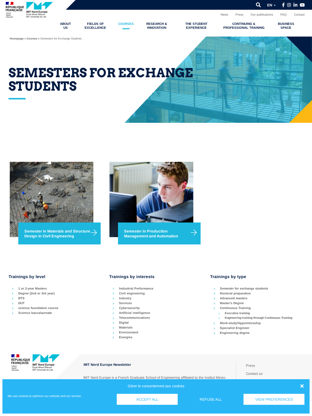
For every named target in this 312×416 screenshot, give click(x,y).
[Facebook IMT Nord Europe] (283, 5)
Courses (126, 24)
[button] (302, 386)
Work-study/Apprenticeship (240, 323)
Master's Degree (232, 303)
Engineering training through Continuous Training (258, 317)
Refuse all (211, 399)
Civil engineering (132, 293)
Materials (126, 327)
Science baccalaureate (35, 313)
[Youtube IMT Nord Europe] (302, 5)
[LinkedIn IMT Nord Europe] (295, 5)
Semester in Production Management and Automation (151, 233)
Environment (128, 332)
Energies (125, 337)
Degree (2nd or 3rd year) (36, 293)
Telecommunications (134, 317)
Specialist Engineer (234, 328)
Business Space (286, 25)
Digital (124, 322)
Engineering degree (235, 333)
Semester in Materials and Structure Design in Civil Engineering (57, 233)
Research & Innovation (156, 25)
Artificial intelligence (134, 313)
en (270, 5)
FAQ (283, 14)
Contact (299, 14)
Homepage (17, 38)
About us (65, 25)
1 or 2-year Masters (32, 288)
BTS (21, 298)
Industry (125, 298)
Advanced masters (233, 298)
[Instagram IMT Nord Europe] (289, 5)
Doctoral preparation (235, 293)
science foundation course (38, 308)
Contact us (254, 374)
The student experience (196, 25)
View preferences (274, 399)
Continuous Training (235, 308)
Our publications (262, 14)
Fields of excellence (95, 25)
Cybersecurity (129, 308)
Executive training (237, 313)
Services (125, 303)
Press (239, 14)
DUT (21, 303)
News (224, 14)
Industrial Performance (136, 288)
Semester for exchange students (244, 288)
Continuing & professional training (243, 25)
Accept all (147, 399)
